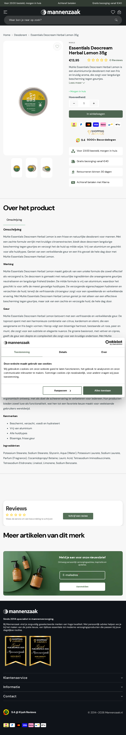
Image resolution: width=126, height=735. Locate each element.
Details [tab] (63, 352)
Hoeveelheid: (77, 97)
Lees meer (75, 82)
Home (6, 35)
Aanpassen (60, 390)
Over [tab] (104, 352)
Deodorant (20, 35)
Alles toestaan (102, 390)
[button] (5, 12)
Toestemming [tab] (22, 352)
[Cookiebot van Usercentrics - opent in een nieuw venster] (108, 342)
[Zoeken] (117, 20)
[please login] (57, 46)
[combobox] (63, 20)
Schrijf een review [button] (78, 515)
